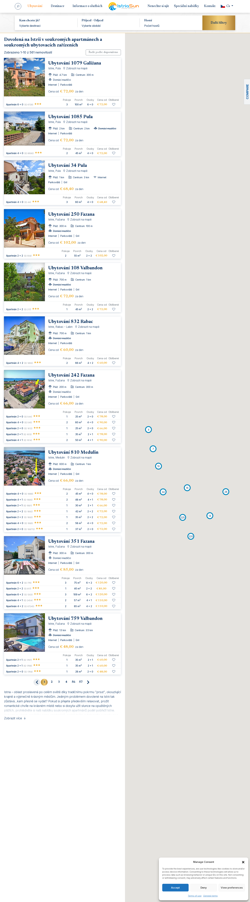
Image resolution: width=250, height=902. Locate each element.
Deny (204, 887)
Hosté (148, 20)
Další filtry (219, 23)
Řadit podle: (103, 52)
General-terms (210, 896)
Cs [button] (228, 6)
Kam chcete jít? (29, 20)
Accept (175, 887)
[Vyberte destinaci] (46, 26)
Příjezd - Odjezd (92, 20)
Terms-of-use (195, 896)
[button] (243, 862)
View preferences (232, 887)
